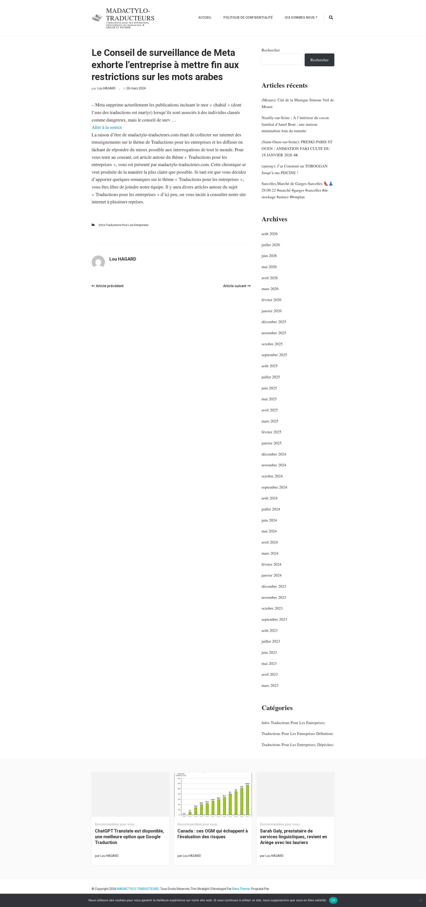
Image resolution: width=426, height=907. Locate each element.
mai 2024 (269, 531)
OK (333, 900)
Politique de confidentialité (248, 17)
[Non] (420, 900)
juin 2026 (269, 255)
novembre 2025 (274, 332)
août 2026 (270, 233)
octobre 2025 (272, 343)
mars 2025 (270, 421)
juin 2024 (269, 520)
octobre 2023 (272, 608)
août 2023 (270, 630)
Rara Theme (241, 889)
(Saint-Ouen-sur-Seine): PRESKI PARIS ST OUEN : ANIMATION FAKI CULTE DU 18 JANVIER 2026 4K (297, 148)
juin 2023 (269, 652)
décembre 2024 (274, 454)
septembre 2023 (274, 619)
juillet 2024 (271, 509)
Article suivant (234, 286)
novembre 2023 (274, 597)
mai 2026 (269, 266)
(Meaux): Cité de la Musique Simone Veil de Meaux (298, 103)
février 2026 (271, 299)
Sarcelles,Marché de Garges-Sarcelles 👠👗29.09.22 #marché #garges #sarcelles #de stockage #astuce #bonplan (297, 190)
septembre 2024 (274, 487)
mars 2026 (270, 288)
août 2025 (270, 365)
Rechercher (271, 50)
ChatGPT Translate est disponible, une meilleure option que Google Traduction (129, 836)
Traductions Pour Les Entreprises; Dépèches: (298, 744)
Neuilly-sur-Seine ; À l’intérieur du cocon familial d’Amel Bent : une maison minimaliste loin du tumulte (295, 124)
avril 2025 (270, 409)
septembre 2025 (274, 354)
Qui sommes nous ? (301, 17)
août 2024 (270, 498)
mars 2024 (270, 553)
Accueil (204, 17)
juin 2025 (269, 388)
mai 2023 (269, 663)
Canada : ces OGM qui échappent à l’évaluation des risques (213, 833)
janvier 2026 (272, 310)
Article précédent (110, 286)
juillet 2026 (271, 244)
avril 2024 (270, 542)
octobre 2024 (272, 476)
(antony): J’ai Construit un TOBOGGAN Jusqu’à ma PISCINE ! (294, 169)
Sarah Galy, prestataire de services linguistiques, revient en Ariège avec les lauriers (293, 836)
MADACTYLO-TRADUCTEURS (130, 14)
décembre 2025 (274, 321)
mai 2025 (269, 398)
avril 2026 (270, 277)
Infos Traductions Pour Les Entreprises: (124, 225)
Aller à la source (107, 127)
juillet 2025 (271, 376)
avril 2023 (270, 674)
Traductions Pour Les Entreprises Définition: (297, 733)
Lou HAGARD (106, 88)
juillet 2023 (271, 641)
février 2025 (271, 431)
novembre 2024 (274, 464)
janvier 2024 (272, 575)
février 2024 (271, 564)
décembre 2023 (274, 586)
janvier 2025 (272, 443)
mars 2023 (270, 685)
